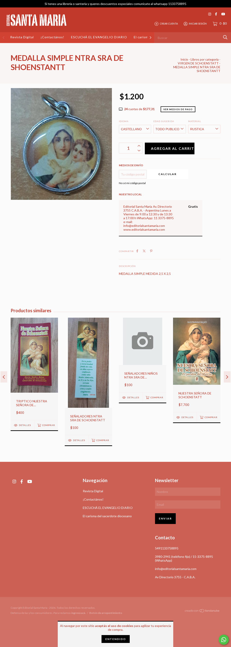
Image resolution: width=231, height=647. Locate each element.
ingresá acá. (78, 613)
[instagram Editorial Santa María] (209, 14)
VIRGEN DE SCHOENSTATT (198, 63)
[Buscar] (225, 37)
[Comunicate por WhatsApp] (224, 640)
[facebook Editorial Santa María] (216, 14)
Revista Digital (22, 37)
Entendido (115, 639)
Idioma (124, 121)
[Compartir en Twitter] (144, 251)
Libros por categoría (205, 59)
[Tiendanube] (202, 611)
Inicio (184, 59)
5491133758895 (166, 548)
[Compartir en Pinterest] (151, 251)
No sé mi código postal (132, 183)
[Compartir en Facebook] (137, 251)
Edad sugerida (163, 121)
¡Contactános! (52, 37)
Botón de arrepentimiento (105, 613)
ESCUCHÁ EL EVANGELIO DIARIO (99, 37)
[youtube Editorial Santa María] (223, 14)
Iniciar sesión (198, 23)
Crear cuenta (169, 23)
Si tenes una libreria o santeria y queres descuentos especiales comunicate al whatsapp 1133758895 (115, 4)
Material (194, 121)
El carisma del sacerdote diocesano (107, 516)
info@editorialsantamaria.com (175, 569)
